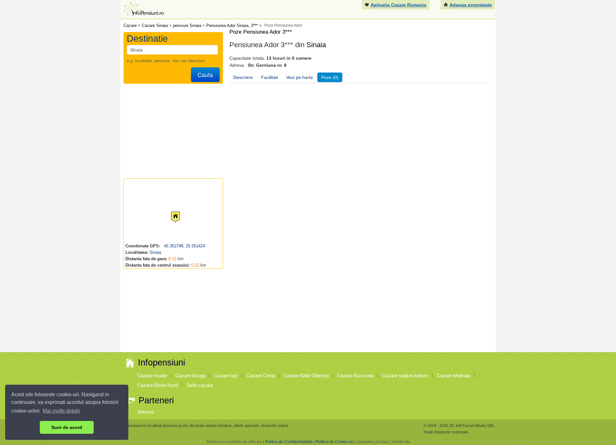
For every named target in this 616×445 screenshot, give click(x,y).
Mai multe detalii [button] (61, 411)
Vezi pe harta (299, 77)
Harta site (401, 442)
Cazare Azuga (190, 375)
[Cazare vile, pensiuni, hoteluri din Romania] (143, 8)
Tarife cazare (199, 385)
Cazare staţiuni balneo (405, 375)
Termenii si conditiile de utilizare (234, 442)
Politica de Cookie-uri (334, 442)
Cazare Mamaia (453, 375)
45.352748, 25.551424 (184, 246)
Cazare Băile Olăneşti (306, 375)
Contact (382, 442)
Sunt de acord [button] (66, 427)
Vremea (145, 411)
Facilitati (269, 77)
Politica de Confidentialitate (289, 442)
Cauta (205, 75)
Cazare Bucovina (355, 375)
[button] (170, 211)
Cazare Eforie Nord (157, 385)
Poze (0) (329, 77)
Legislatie (364, 442)
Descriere (243, 77)
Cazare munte (152, 375)
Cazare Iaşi (226, 375)
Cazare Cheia (260, 375)
